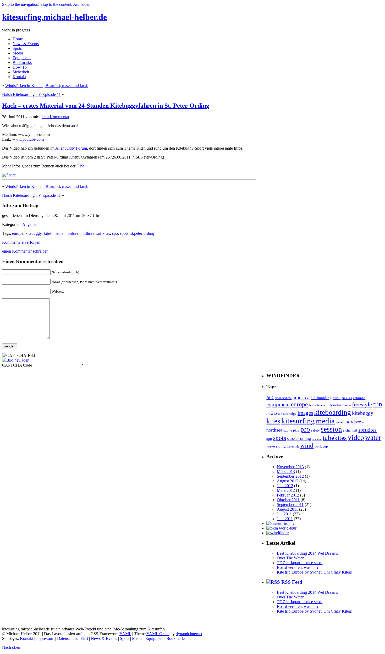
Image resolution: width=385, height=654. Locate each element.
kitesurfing (298, 421)
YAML (125, 633)
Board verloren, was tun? (297, 567)
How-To (20, 67)
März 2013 (286, 471)
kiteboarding (332, 412)
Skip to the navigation (20, 4)
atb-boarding (321, 398)
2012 (270, 398)
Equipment (22, 58)
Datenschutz (67, 638)
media (58, 233)
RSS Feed (291, 582)
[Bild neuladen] (15, 360)
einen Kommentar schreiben (25, 251)
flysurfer (334, 405)
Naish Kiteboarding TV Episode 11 (31, 94)
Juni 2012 (285, 485)
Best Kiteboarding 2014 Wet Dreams (307, 553)
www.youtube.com (28, 139)
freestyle (362, 404)
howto (271, 413)
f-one (312, 405)
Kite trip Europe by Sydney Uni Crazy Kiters (314, 572)
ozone (287, 430)
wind (307, 445)
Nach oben (11, 647)
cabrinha (359, 398)
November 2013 (290, 467)
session (331, 429)
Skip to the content (55, 4)
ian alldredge (287, 414)
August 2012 (287, 481)
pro (305, 429)
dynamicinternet (189, 633)
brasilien (347, 398)
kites (47, 233)
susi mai (317, 439)
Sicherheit (21, 72)
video (356, 437)
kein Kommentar (55, 117)
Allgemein (31, 224)
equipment (278, 404)
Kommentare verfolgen (21, 242)
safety (315, 430)
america (301, 397)
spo (115, 233)
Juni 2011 (285, 518)
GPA (80, 166)
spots (124, 233)
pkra (296, 430)
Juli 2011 (284, 514)
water (373, 438)
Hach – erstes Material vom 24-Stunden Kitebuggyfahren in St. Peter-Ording (105, 105)
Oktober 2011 (288, 500)
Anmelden (81, 4)
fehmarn (322, 405)
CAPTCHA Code (17, 365)
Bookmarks (22, 62)
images (305, 413)
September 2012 (290, 476)
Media (18, 53)
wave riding (276, 446)
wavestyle (293, 446)
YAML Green (157, 633)
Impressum (45, 638)
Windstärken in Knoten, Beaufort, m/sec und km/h (46, 85)
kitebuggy (33, 233)
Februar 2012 (288, 495)
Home (18, 39)
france (346, 405)
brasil (336, 398)
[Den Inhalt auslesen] (273, 582)
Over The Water (290, 558)
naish (340, 422)
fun (377, 404)
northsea (87, 233)
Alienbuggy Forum (71, 148)
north (366, 422)
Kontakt (19, 76)
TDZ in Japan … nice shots (299, 562)
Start (84, 638)
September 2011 (290, 504)
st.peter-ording (142, 233)
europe (17, 233)
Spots (17, 48)
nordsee (71, 233)
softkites (103, 233)
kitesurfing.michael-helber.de (54, 17)
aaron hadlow (283, 398)
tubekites (335, 437)
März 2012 (286, 490)
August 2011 (287, 509)
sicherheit (350, 430)
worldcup (321, 446)
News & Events (26, 43)
